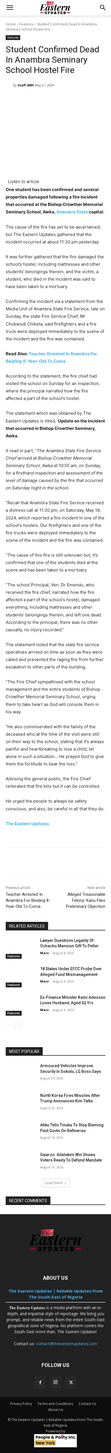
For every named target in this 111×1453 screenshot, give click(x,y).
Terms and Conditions (55, 1403)
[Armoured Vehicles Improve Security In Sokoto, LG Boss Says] (21, 1073)
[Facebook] (40, 1382)
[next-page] (18, 1025)
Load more (54, 1182)
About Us (55, 1409)
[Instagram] (55, 1382)
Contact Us (87, 1403)
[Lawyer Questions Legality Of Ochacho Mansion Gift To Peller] (21, 948)
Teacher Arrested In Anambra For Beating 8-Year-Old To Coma (28, 900)
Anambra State (72, 212)
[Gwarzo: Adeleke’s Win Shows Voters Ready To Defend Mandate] (21, 1162)
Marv (44, 953)
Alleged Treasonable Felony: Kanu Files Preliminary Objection (85, 900)
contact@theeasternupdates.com (66, 1343)
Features (26, 24)
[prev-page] (9, 1025)
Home (11, 24)
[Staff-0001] (9, 85)
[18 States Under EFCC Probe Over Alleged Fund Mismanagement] (21, 976)
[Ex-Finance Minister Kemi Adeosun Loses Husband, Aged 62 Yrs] (21, 1005)
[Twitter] (71, 1382)
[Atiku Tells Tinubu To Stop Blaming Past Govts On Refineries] (21, 1133)
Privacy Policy (21, 1403)
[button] (10, 7)
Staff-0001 (26, 85)
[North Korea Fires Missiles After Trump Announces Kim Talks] (21, 1103)
